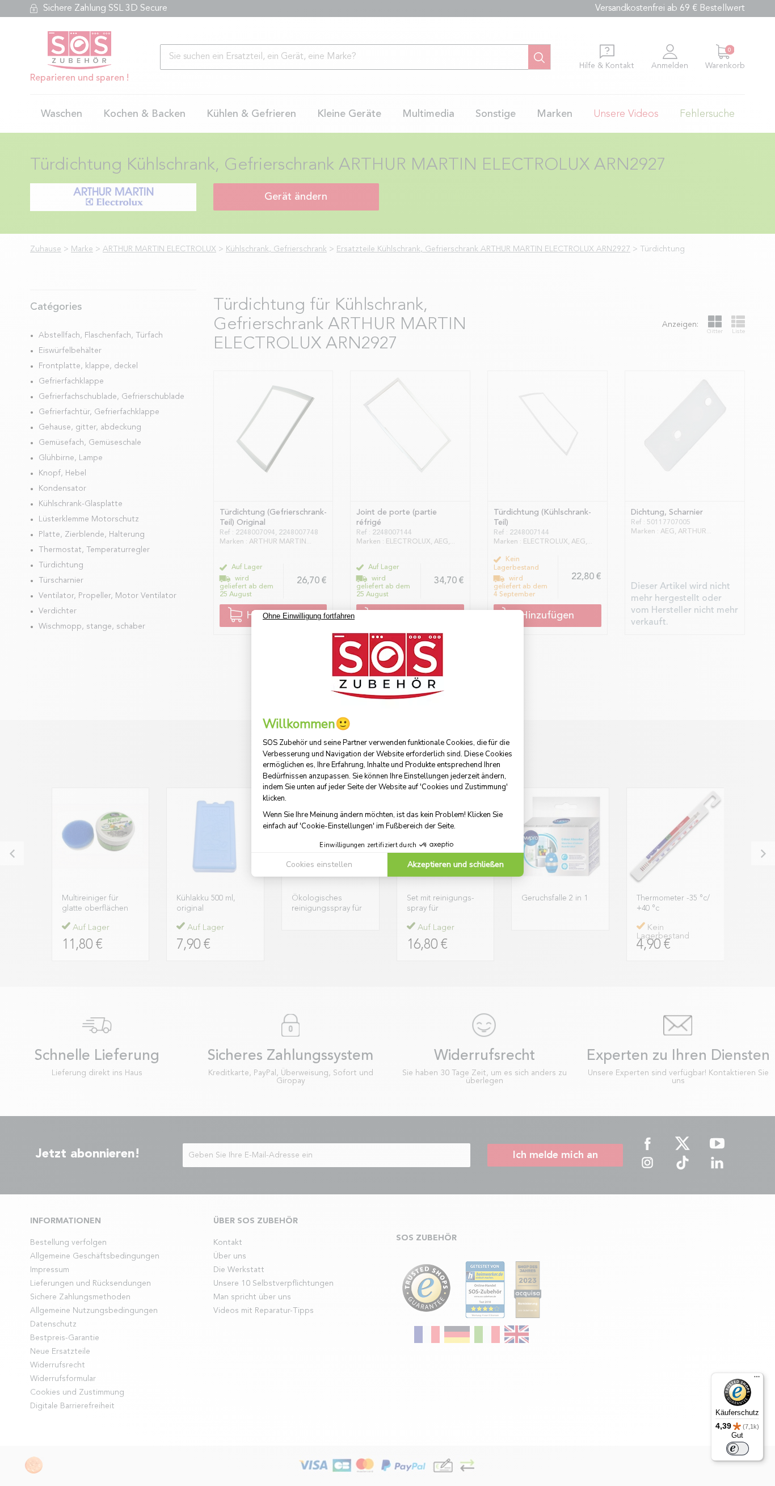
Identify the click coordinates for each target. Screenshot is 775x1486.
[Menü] (757, 1379)
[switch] (737, 1448)
